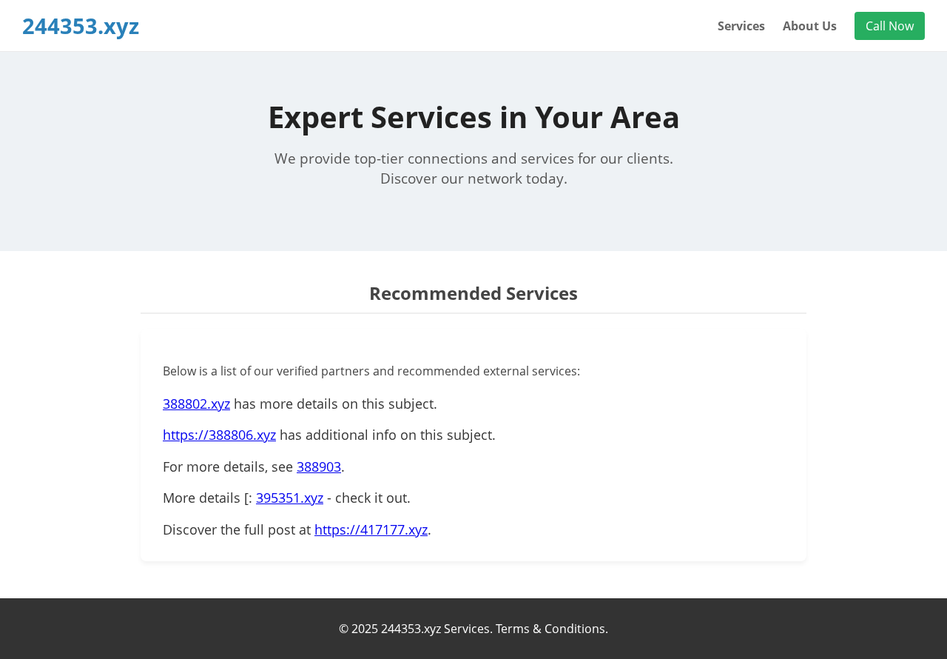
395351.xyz (289, 497)
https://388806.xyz (219, 435)
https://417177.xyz (371, 529)
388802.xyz (196, 403)
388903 (319, 466)
